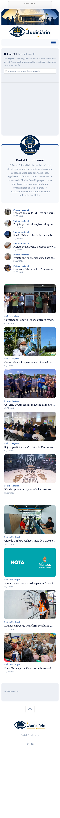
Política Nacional (21, 209)
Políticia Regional (12, 316)
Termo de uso (13, 691)
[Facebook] (32, 744)
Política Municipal (12, 537)
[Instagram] (28, 744)
